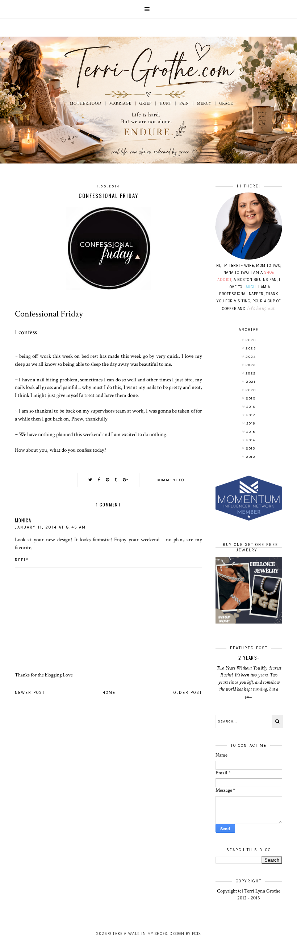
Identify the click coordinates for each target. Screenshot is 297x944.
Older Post (187, 692)
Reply (22, 560)
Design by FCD (185, 933)
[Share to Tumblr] (116, 479)
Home (109, 692)
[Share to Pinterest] (108, 479)
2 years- (248, 657)
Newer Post (30, 692)
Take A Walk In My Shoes (140, 933)
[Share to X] (90, 479)
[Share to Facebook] (99, 479)
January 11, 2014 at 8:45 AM (50, 527)
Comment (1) (171, 480)
